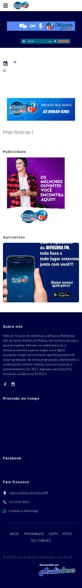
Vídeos (67, 533)
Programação (34, 533)
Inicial (15, 533)
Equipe (53, 533)
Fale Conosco (41, 540)
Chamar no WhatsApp (23, 511)
